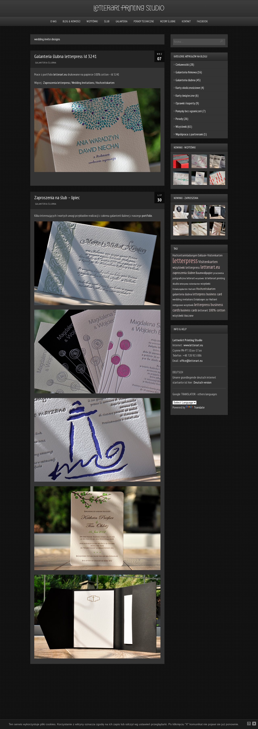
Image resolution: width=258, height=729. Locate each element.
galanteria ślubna (182, 294)
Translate (199, 407)
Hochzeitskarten (105, 83)
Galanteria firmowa (186, 72)
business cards (189, 310)
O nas (53, 21)
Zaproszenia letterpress (56, 83)
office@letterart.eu (191, 361)
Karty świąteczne (185, 95)
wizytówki (205, 283)
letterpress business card (207, 294)
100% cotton (217, 310)
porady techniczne (144, 21)
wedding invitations (183, 299)
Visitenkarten (208, 261)
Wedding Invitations (83, 83)
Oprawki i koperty (185, 103)
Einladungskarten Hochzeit (184, 288)
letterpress (185, 260)
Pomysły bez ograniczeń (189, 111)
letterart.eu (60, 74)
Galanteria (121, 21)
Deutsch (19, 724)
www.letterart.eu (193, 345)
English (29, 724)
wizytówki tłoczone (183, 315)
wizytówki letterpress (186, 267)
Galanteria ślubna (45, 62)
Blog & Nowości (71, 21)
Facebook (202, 21)
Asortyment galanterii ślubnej (80, 724)
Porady (179, 119)
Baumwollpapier (204, 273)
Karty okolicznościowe (188, 88)
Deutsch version (202, 382)
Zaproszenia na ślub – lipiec (57, 197)
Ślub (106, 21)
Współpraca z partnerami (189, 134)
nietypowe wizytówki (183, 305)
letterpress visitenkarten (190, 283)
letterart (203, 310)
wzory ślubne (168, 21)
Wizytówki (92, 21)
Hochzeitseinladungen (185, 255)
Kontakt (186, 21)
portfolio (147, 216)
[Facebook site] (9, 725)
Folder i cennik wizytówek (49, 724)
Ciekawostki (182, 64)
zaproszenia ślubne (184, 273)
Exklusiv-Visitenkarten (210, 255)
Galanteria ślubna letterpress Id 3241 (65, 56)
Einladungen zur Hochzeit (205, 299)
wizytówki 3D (201, 278)
